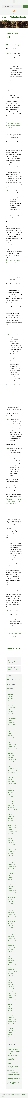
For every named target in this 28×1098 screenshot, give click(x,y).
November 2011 (12, 995)
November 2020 (12, 807)
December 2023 (12, 742)
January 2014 (11, 962)
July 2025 (10, 709)
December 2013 (12, 964)
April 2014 (10, 958)
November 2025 (12, 700)
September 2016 (12, 897)
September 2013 (12, 971)
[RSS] (14, 11)
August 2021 (11, 792)
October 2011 (11, 997)
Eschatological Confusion (12, 660)
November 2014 (12, 943)
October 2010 (11, 1023)
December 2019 (12, 825)
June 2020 (11, 816)
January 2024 (11, 740)
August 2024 (11, 729)
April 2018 (10, 860)
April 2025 (10, 713)
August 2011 (11, 1002)
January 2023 (11, 761)
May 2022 (10, 777)
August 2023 (11, 751)
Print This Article (14, 649)
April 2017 (10, 882)
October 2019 (11, 829)
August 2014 (11, 949)
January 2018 (11, 864)
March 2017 (11, 884)
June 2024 (11, 733)
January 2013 (11, 989)
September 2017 (12, 871)
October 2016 (11, 895)
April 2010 (10, 1036)
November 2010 (12, 1021)
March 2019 (11, 840)
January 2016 (11, 914)
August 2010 (11, 1028)
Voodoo (14, 638)
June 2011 (10, 1006)
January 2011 (11, 1017)
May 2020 (10, 818)
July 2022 (10, 775)
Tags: (8, 633)
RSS (14, 13)
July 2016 (10, 901)
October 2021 (11, 790)
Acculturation (13, 633)
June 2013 (10, 978)
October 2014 (11, 945)
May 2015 (10, 930)
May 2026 (10, 696)
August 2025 (11, 707)
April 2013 (10, 982)
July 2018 (10, 855)
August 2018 (11, 853)
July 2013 (10, 975)
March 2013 (11, 984)
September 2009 (12, 1039)
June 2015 (10, 927)
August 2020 (11, 812)
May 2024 (10, 735)
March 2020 (11, 823)
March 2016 (11, 910)
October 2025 (11, 703)
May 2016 (10, 906)
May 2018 (10, 857)
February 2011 (11, 1015)
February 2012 (11, 991)
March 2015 (11, 934)
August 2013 (11, 973)
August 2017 (11, 873)
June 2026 (11, 694)
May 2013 (10, 980)
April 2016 (10, 908)
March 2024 (11, 737)
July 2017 (10, 875)
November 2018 (12, 849)
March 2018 (11, 862)
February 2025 (12, 718)
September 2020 (12, 809)
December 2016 (12, 890)
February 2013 (12, 986)
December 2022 (12, 764)
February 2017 (11, 886)
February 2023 (12, 759)
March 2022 (11, 781)
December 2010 (12, 1019)
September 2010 (12, 1026)
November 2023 (12, 744)
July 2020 (10, 814)
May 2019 (10, 836)
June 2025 (11, 711)
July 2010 (10, 1030)
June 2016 (10, 903)
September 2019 (12, 831)
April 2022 (10, 779)
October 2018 (11, 851)
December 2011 (12, 993)
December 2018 (12, 847)
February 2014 (12, 960)
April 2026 (10, 698)
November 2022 (12, 766)
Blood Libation (16, 637)
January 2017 (11, 888)
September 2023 (12, 748)
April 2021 (10, 801)
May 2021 (10, 799)
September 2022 (12, 770)
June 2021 (10, 796)
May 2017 (10, 879)
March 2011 (11, 1012)
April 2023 (10, 757)
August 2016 (11, 899)
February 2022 (12, 783)
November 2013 (12, 967)
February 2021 (11, 805)
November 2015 (12, 919)
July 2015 (10, 925)
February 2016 (12, 912)
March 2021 (11, 803)
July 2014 (10, 951)
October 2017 (11, 868)
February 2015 (11, 936)
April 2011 (10, 1010)
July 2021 (10, 794)
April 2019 (10, 838)
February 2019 (12, 842)
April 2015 (10, 932)
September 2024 (12, 727)
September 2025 (12, 705)
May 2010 (10, 1034)
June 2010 (10, 1032)
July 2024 (10, 731)
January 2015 (11, 938)
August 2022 (11, 772)
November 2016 (12, 892)
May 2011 (10, 1008)
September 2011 (12, 999)
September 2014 (12, 947)
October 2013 (11, 969)
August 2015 (11, 923)
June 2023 (11, 755)
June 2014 (10, 954)
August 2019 (11, 833)
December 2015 (12, 916)
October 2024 (11, 724)
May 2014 (10, 956)
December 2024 (12, 722)
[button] (14, 1)
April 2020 (10, 820)
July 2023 (10, 753)
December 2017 (12, 866)
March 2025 (11, 716)
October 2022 (11, 768)
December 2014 (12, 940)
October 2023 (11, 746)
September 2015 (12, 921)
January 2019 (11, 844)
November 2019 (12, 827)
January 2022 (11, 786)
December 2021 (12, 788)
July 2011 (10, 1004)
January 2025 (11, 720)
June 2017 (10, 877)
